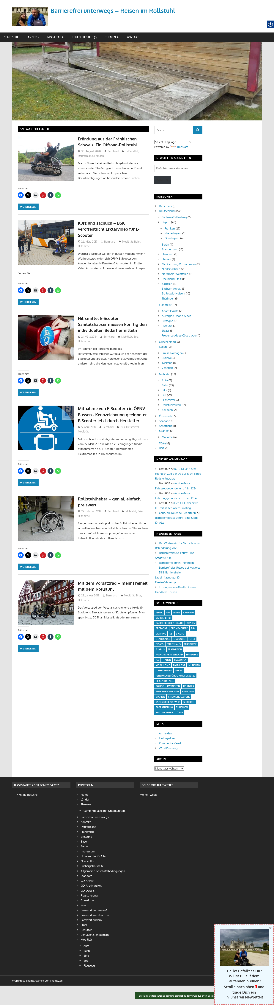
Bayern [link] (166, 222)
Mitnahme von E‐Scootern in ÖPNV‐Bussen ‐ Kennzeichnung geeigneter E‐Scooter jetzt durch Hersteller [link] (112, 414)
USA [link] (162, 448)
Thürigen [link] (182, 707)
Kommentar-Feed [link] (170, 743)
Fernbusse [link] (190, 644)
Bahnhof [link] (188, 612)
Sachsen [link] (167, 284)
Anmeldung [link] (88, 900)
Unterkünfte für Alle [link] (93, 856)
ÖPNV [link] (180, 712)
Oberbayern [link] (172, 238)
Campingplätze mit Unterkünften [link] (104, 810)
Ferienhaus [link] (174, 644)
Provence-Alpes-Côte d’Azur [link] (179, 335)
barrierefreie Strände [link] (169, 623)
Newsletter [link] (87, 861)
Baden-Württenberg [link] (174, 217)
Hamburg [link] (168, 254)
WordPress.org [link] (168, 748)
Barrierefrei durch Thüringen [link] (176, 562)
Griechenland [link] (167, 342)
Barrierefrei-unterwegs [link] (95, 817)
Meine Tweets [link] (148, 794)
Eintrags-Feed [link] (167, 738)
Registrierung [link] (89, 895)
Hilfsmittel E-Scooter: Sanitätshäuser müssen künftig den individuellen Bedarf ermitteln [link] (112, 324)
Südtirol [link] (167, 358)
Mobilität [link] (54, 37)
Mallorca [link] (167, 437)
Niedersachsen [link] (171, 269)
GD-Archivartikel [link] (91, 885)
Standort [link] (86, 876)
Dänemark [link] (165, 206)
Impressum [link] (88, 851)
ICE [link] (157, 659)
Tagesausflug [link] (164, 707)
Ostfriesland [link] (164, 670)
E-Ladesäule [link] (163, 639)
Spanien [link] (164, 430)
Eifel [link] (192, 639)
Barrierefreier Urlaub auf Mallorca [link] (180, 567)
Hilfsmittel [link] (131, 151)
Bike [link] (140, 511)
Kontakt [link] (133, 37)
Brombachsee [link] (179, 628)
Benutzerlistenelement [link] (95, 934)
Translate (182, 147)
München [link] (194, 665)
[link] (31, 12)
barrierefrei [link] (163, 617)
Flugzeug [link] (89, 965)
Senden (162, 180)
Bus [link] (135, 336)
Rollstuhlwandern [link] (168, 686)
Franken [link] (99, 155)
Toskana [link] (167, 363)
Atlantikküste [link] (170, 311)
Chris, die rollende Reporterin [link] (177, 513)
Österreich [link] (165, 416)
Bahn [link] (137, 241)
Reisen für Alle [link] (165, 681)
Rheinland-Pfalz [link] (172, 279)
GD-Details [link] (88, 890)
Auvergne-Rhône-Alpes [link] (176, 316)
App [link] (168, 612)
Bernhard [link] (113, 151)
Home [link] (84, 794)
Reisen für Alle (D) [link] (84, 37)
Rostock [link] (188, 686)
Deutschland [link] (85, 155)
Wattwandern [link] (164, 712)
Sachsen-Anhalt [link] (171, 288)
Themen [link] (110, 37)
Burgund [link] (167, 326)
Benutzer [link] (86, 930)
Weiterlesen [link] (28, 206)
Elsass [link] (165, 330)
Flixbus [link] (160, 649)
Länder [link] (31, 37)
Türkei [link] (163, 443)
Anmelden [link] (165, 733)
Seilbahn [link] (167, 410)
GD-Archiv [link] (87, 881)
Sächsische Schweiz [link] (168, 702)
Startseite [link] (11, 37)
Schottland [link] (166, 426)
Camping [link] (161, 633)
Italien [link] (163, 346)
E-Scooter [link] (180, 639)
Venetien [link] (167, 368)
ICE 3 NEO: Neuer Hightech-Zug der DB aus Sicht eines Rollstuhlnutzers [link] (178, 473)
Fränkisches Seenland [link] (169, 654)
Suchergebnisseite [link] (92, 866)
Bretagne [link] (167, 321)
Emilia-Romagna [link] (172, 353)
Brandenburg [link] (170, 249)
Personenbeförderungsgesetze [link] (175, 675)
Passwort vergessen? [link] (94, 910)
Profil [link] (84, 925)
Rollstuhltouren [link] (171, 405)
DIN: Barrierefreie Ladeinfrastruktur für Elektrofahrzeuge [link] (168, 577)
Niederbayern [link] (173, 233)
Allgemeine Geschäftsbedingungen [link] (103, 871)
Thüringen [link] (168, 298)
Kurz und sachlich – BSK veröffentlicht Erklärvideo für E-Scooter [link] (108, 229)
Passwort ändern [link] (91, 920)
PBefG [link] (178, 670)
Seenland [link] (188, 691)
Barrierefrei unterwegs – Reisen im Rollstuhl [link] (113, 10)
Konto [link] (84, 905)
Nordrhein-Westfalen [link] (175, 274)
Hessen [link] (166, 259)
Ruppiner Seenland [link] (167, 691)
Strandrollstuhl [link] (179, 696)
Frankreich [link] (165, 304)
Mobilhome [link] (163, 665)
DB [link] (171, 633)
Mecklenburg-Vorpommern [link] (179, 264)
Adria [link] (159, 612)
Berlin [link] (165, 244)
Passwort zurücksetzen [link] (95, 915)
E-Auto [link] (180, 633)
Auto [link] (165, 380)
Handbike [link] (192, 654)
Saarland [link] (164, 421)
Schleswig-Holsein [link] (173, 293)
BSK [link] (193, 628)
